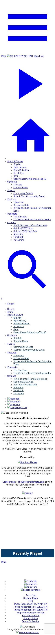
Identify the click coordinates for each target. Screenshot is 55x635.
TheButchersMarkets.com (31, 481)
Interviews (18, 201)
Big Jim (17, 164)
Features (11, 199)
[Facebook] (13, 398)
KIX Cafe (17, 184)
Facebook (18, 236)
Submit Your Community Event (29, 196)
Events (11, 190)
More (3, 561)
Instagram (18, 239)
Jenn (15, 175)
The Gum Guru (20, 216)
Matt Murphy (19, 167)
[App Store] (13, 404)
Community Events (23, 193)
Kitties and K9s (21, 204)
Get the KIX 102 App (23, 228)
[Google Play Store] (17, 407)
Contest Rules (20, 187)
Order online (9, 481)
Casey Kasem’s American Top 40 (29, 178)
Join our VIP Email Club (25, 231)
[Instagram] (13, 401)
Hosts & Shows (15, 161)
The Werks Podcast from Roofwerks (32, 219)
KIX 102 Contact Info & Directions (30, 225)
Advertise (18, 233)
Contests (12, 181)
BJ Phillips (18, 172)
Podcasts (12, 213)
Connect (11, 222)
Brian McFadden (21, 169)
